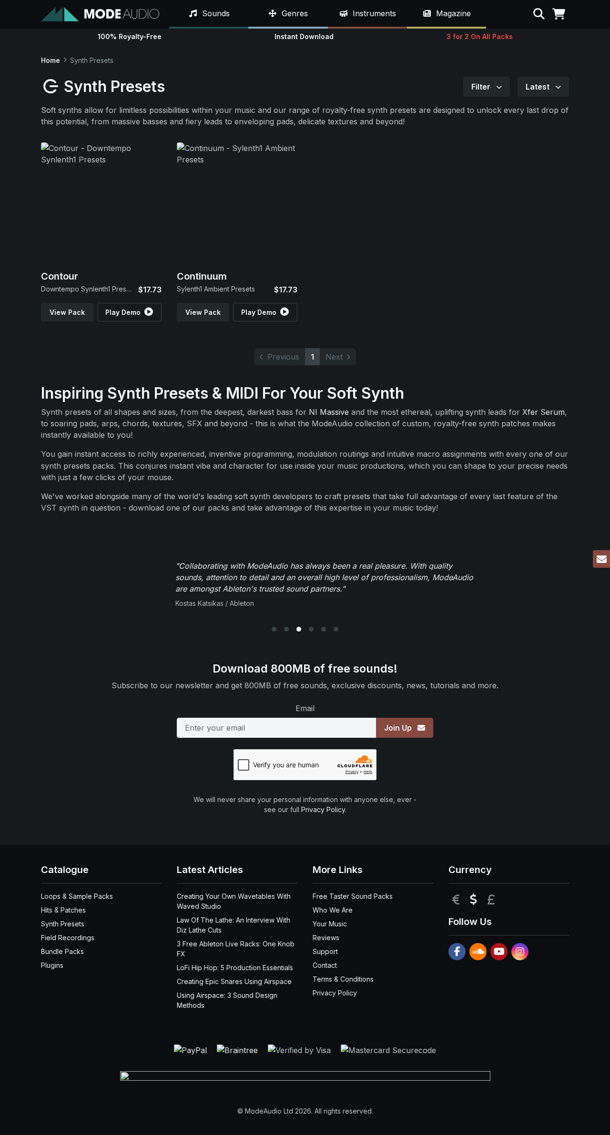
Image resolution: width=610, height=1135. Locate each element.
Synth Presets (62, 924)
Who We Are (333, 910)
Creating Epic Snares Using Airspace (234, 981)
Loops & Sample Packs (77, 896)
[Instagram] (520, 951)
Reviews (326, 938)
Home (50, 60)
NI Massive (329, 412)
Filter (481, 86)
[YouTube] (499, 951)
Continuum (202, 276)
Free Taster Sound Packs (353, 896)
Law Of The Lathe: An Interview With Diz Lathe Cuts (233, 925)
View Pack (67, 312)
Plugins (52, 965)
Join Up (399, 728)
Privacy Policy (323, 809)
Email (305, 708)
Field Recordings (67, 938)
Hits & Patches (63, 910)
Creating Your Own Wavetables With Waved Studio (234, 901)
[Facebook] (457, 951)
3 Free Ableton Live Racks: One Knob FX (236, 949)
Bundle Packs (62, 951)
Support (325, 951)
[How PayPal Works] (191, 1050)
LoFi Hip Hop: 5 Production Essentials (235, 968)
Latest (538, 86)
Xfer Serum (543, 412)
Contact (325, 965)
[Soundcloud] (478, 951)
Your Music (330, 924)
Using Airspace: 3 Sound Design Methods (227, 1000)
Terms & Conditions (343, 979)
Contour (59, 276)
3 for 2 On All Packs (480, 36)
